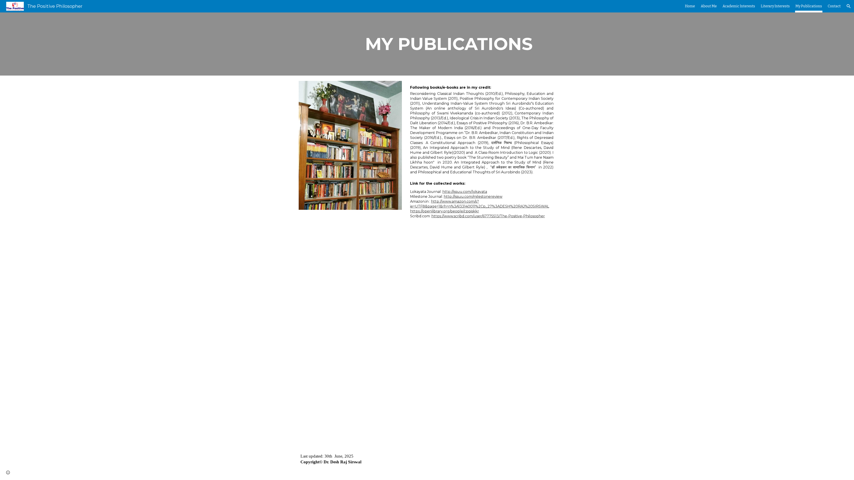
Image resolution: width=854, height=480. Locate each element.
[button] (848, 6)
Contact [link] (834, 6)
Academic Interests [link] (739, 6)
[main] (448, 44)
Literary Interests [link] (775, 6)
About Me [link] (709, 6)
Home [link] (690, 6)
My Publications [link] (809, 6)
